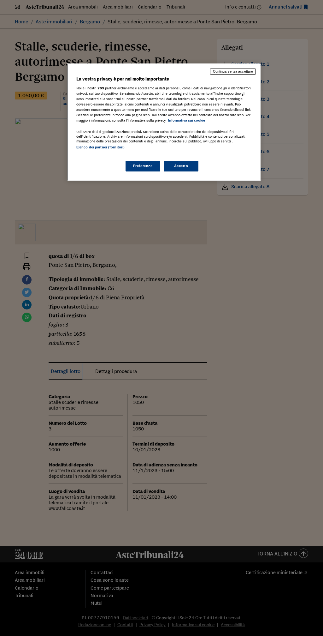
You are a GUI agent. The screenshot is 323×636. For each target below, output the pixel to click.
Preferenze (143, 166)
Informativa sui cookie (186, 120)
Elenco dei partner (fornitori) (100, 147)
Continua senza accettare (233, 71)
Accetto (181, 166)
